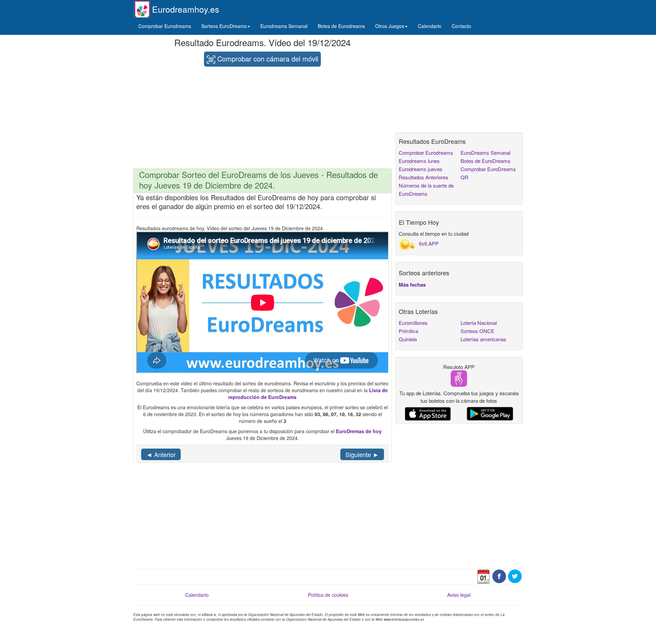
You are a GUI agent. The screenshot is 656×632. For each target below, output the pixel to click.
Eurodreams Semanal (284, 26)
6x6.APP (429, 243)
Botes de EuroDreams (485, 160)
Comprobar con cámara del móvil (266, 59)
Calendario (429, 26)
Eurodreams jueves (420, 169)
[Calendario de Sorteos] (483, 575)
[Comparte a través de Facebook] (499, 575)
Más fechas (412, 284)
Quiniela (408, 339)
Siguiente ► (362, 454)
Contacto (461, 26)
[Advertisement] (262, 118)
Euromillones (413, 322)
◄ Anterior (161, 454)
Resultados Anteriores (423, 177)
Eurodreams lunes (419, 160)
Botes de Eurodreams (341, 26)
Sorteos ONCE (477, 330)
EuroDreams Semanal (485, 152)
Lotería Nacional (479, 322)
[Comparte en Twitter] (515, 575)
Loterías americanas (483, 339)
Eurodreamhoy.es (185, 9)
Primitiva (408, 330)
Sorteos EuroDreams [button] (224, 26)
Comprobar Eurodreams (164, 26)
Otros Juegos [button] (389, 26)
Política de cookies (328, 594)
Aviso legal (458, 594)
